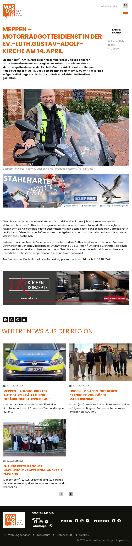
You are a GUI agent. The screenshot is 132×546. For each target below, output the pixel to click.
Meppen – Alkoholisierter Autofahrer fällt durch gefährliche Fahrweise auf (26, 395)
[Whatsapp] (51, 526)
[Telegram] (47, 522)
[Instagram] (41, 522)
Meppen (115, 48)
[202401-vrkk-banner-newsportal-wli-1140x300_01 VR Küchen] (66, 304)
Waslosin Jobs (109, 5)
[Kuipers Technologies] (66, 206)
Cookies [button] (84, 535)
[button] (125, 5)
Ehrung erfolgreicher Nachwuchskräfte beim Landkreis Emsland (32, 470)
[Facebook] (36, 522)
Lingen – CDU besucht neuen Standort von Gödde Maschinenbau (93, 395)
